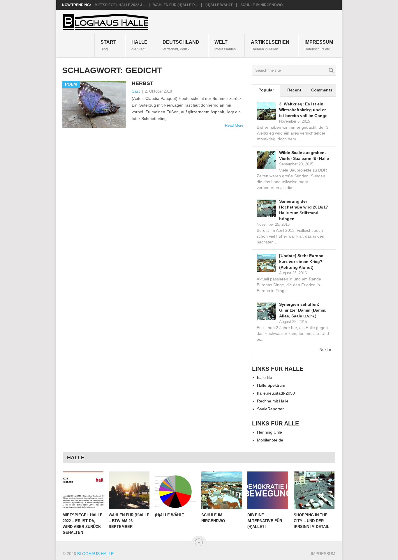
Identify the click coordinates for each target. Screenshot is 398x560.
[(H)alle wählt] (175, 490)
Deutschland (181, 45)
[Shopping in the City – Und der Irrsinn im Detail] (314, 490)
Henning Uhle (269, 432)
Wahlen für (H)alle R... (175, 5)
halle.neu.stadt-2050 (276, 393)
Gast (136, 91)
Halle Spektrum (271, 385)
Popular (266, 90)
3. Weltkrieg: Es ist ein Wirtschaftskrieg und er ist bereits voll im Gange (303, 110)
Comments (321, 90)
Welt (225, 45)
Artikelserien (270, 45)
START (108, 45)
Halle (139, 45)
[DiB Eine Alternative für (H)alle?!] (267, 490)
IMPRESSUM (318, 45)
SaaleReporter (270, 409)
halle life (264, 377)
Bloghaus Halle (95, 553)
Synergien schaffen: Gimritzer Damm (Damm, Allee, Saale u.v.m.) (302, 310)
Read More (234, 125)
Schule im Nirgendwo (261, 5)
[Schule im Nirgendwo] (221, 490)
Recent (294, 90)
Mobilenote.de (270, 440)
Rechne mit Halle (272, 401)
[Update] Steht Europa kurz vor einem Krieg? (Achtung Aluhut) (301, 261)
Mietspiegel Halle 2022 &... (120, 5)
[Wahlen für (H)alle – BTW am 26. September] (129, 490)
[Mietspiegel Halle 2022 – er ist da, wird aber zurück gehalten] (83, 490)
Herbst (142, 83)
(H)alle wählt (219, 5)
